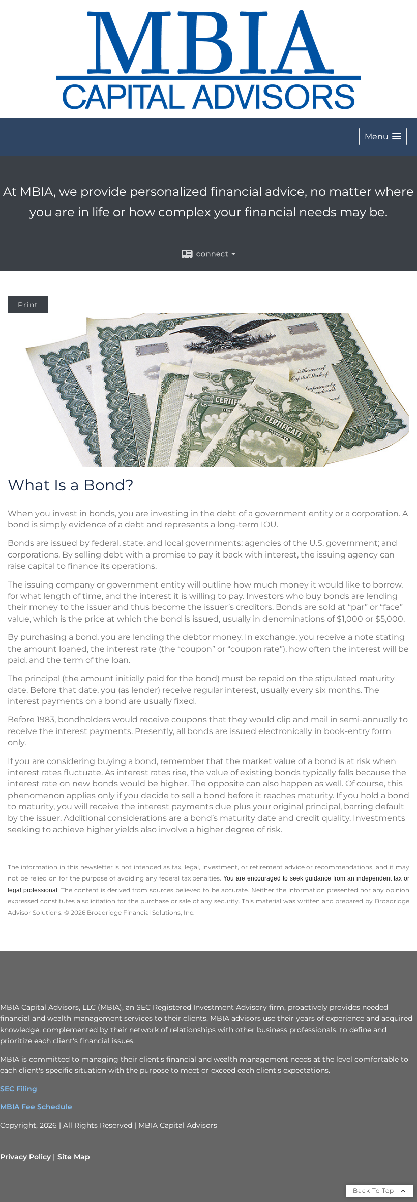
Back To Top (374, 1190)
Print (28, 304)
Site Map (73, 1156)
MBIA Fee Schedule (36, 1106)
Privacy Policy (25, 1156)
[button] (383, 136)
